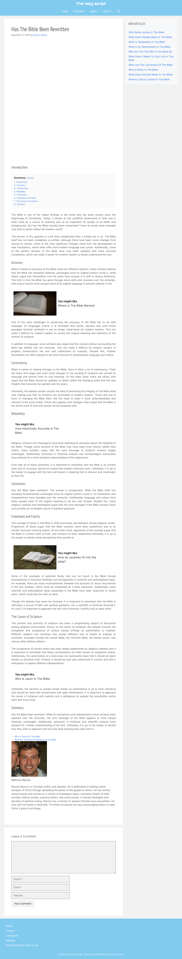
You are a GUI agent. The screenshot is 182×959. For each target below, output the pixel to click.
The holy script (91, 3)
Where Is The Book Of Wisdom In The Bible (35, 739)
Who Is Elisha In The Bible (143, 69)
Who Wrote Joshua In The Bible (146, 32)
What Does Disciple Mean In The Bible (150, 37)
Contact (107, 11)
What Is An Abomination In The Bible (149, 46)
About (93, 11)
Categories (79, 11)
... (12, 815)
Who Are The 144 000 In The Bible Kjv (150, 51)
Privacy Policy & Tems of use (22, 945)
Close (30, 178)
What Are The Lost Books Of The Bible (151, 64)
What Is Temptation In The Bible (147, 42)
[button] (118, 11)
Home (65, 11)
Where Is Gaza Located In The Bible (149, 79)
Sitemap (10, 940)
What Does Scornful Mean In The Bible (150, 74)
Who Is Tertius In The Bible (27, 736)
